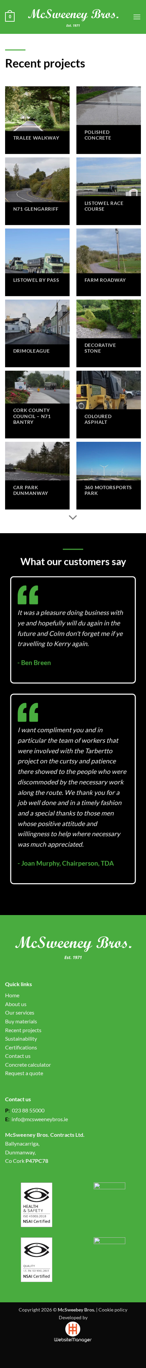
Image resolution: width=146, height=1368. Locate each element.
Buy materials (21, 1021)
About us (15, 1004)
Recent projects (23, 1030)
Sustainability (21, 1038)
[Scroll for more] (73, 518)
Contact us (18, 1055)
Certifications (21, 1047)
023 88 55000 (27, 1110)
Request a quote (24, 1073)
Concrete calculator (28, 1064)
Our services (19, 1012)
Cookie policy (112, 1309)
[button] (10, 16)
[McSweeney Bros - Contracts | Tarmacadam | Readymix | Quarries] (73, 17)
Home (12, 995)
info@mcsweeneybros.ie (40, 1119)
